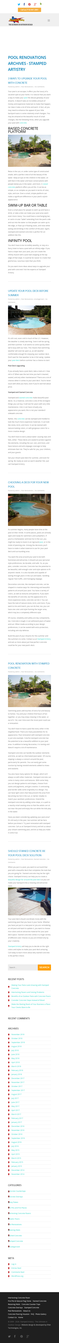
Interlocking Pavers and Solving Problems (27, 992)
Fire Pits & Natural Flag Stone (19, 1300)
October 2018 (16, 1038)
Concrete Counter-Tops (31, 1303)
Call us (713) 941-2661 (30, 10)
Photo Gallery (41, 1313)
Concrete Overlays (15, 1196)
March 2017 (16, 1114)
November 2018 (17, 1034)
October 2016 (16, 1134)
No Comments (40, 87)
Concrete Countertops (17, 1191)
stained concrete (25, 397)
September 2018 (18, 1042)
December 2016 (17, 1126)
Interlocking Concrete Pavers (19, 1213)
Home (20, 1316)
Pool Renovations (27, 87)
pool (25, 98)
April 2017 (15, 1110)
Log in (13, 1264)
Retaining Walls (14, 1230)
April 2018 (15, 1062)
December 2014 (17, 1170)
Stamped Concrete (15, 1241)
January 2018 (16, 1074)
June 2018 (15, 1054)
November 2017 (17, 1082)
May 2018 (15, 1058)
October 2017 (16, 1086)
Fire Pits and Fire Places (17, 1208)
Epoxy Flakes (13, 1202)
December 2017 (17, 1078)
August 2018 (16, 1046)
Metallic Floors (14, 1219)
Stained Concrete (40, 859)
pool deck (16, 360)
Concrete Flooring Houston (18, 1313)
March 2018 (16, 1066)
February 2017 (17, 1118)
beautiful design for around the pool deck (24, 879)
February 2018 (17, 1070)
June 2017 (15, 1102)
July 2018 (15, 1050)
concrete (23, 123)
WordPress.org (17, 1276)
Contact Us (12, 1316)
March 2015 (16, 1158)
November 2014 (17, 1174)
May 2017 (15, 1106)
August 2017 (16, 1094)
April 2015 (15, 1154)
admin (17, 87)
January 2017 (16, 1122)
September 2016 (18, 1138)
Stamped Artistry (44, 639)
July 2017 (15, 1098)
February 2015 (17, 1162)
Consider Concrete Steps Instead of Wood (28, 1000)
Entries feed (16, 1268)
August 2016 (16, 1142)
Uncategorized (39, 299)
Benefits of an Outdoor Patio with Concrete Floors (31, 996)
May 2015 (15, 1150)
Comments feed (17, 1272)
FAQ (32, 1313)
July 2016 (15, 1146)
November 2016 (17, 1130)
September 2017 (18, 1090)
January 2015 (16, 1166)
